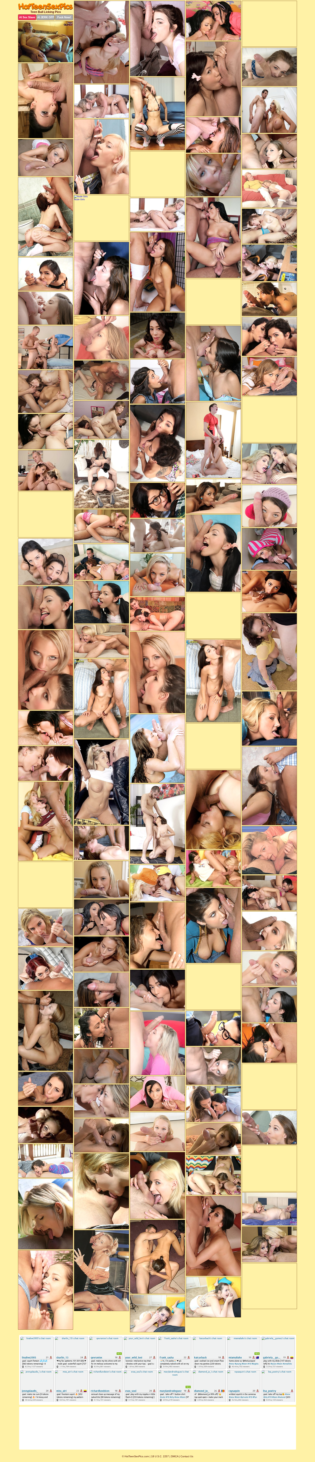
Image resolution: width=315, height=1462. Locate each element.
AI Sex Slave (27, 17)
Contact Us (186, 1456)
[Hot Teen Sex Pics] (45, 6)
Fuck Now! (64, 17)
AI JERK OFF (45, 17)
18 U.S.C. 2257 (160, 1456)
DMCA (174, 1456)
